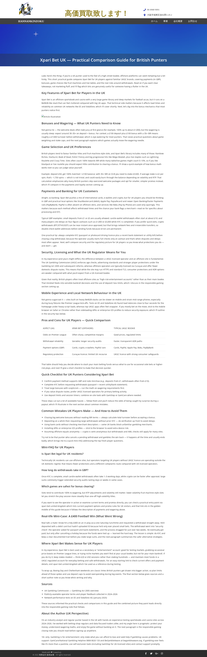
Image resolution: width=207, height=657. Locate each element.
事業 (165, 21)
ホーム (154, 21)
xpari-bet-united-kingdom (54, 506)
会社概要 (177, 21)
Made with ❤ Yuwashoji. (52, 652)
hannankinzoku (31, 21)
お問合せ (192, 21)
